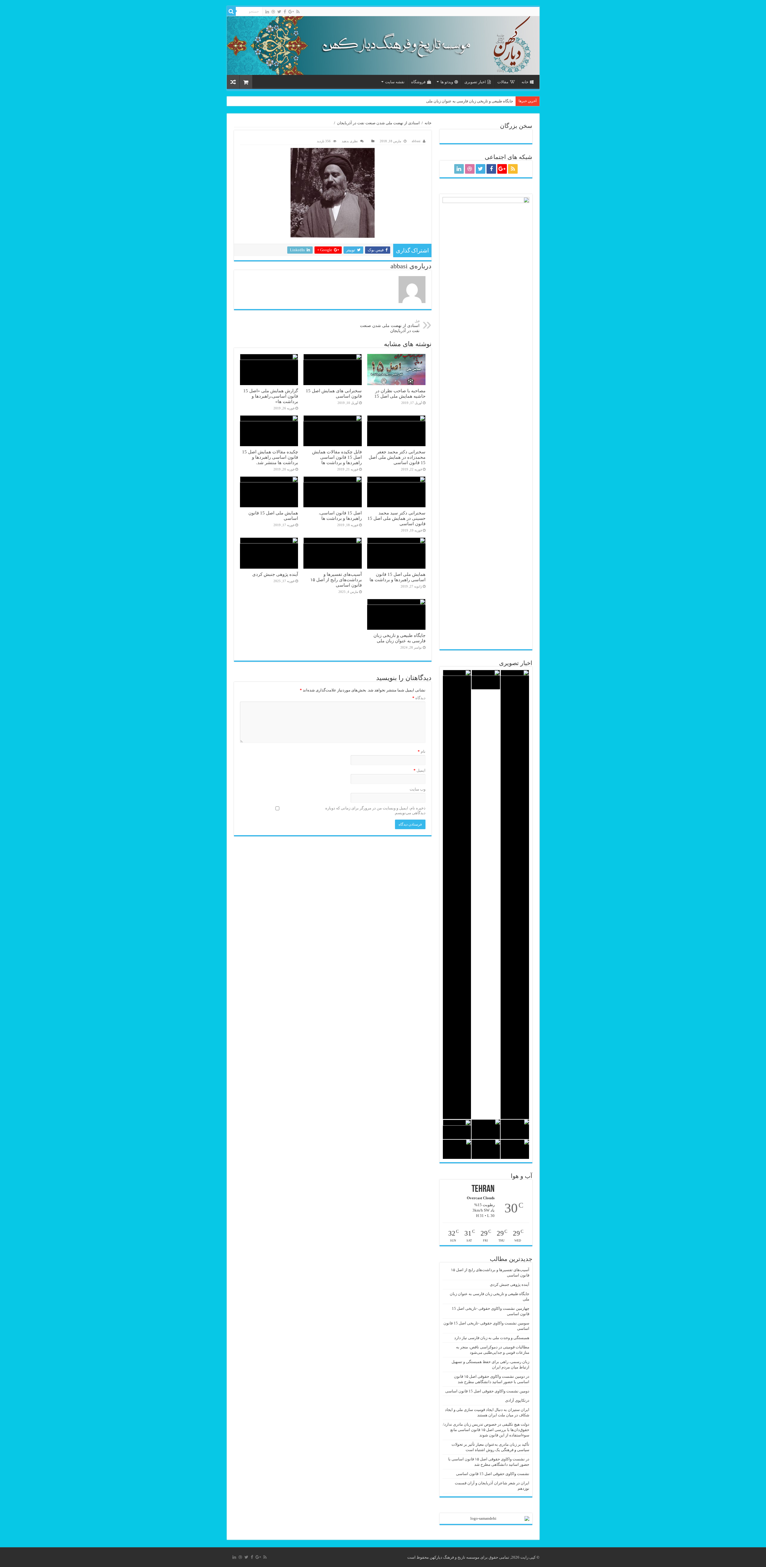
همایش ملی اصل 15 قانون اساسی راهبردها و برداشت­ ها (397, 577)
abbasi (416, 141)
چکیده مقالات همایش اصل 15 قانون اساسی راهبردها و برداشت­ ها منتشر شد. (270, 457)
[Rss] (298, 11)
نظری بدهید (350, 141)
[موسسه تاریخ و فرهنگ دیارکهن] (383, 45)
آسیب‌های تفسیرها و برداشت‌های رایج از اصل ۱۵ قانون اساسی (336, 580)
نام (421, 751)
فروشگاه (418, 82)
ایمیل (419, 770)
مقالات (502, 82)
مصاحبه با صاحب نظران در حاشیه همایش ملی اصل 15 (399, 393)
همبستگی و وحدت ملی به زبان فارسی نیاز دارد (491, 1338)
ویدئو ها (446, 82)
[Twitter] (279, 11)
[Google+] (291, 11)
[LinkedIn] (267, 11)
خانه (525, 82)
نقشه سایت (395, 82)
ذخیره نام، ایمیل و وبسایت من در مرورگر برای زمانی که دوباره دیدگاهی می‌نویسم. (375, 810)
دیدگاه (418, 698)
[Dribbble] (273, 11)
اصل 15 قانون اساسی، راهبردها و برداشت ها (340, 515)
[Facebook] (285, 11)
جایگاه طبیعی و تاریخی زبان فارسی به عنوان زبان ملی (469, 101)
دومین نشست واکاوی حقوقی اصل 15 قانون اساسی (487, 1391)
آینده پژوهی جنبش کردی (275, 574)
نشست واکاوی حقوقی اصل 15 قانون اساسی (492, 1473)
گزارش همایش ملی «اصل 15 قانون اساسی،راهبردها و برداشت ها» (270, 396)
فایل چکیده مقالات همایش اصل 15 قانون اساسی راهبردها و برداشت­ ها (337, 457)
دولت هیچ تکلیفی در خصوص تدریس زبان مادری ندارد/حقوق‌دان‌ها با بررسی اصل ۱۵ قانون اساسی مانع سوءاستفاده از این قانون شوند (486, 1429)
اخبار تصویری (475, 82)
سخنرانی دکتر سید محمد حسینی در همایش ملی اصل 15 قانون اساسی (396, 518)
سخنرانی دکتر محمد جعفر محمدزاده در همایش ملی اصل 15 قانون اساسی (397, 457)
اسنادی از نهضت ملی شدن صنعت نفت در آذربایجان (378, 123)
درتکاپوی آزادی (517, 1400)
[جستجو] (231, 11)
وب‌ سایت (417, 789)
